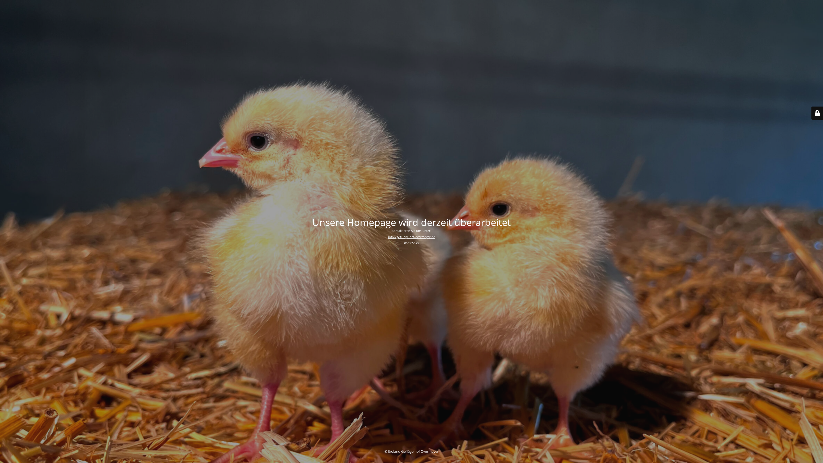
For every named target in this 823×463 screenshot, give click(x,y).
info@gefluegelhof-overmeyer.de (411, 237)
